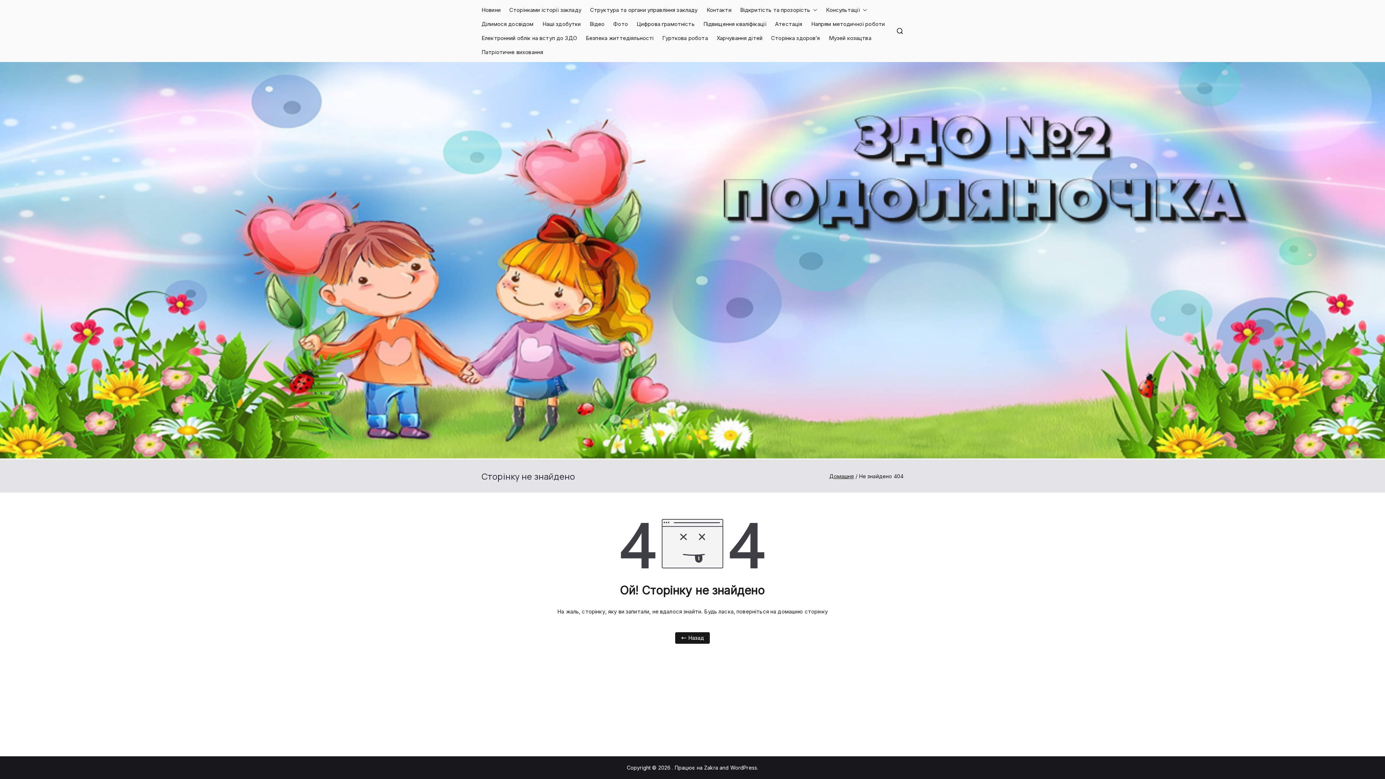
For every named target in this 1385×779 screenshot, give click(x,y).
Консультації (843, 10)
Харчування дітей (739, 38)
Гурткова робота (685, 38)
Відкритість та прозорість (775, 10)
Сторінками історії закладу (545, 10)
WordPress (743, 768)
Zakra (711, 768)
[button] (813, 10)
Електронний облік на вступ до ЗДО (529, 38)
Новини (491, 10)
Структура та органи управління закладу (644, 10)
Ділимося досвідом (508, 24)
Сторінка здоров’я (795, 38)
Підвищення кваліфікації (734, 24)
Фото (620, 24)
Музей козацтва (850, 38)
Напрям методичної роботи (848, 24)
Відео (597, 24)
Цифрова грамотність (666, 24)
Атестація (788, 24)
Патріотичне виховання (512, 52)
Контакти (719, 10)
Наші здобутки (561, 24)
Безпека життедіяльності (620, 38)
